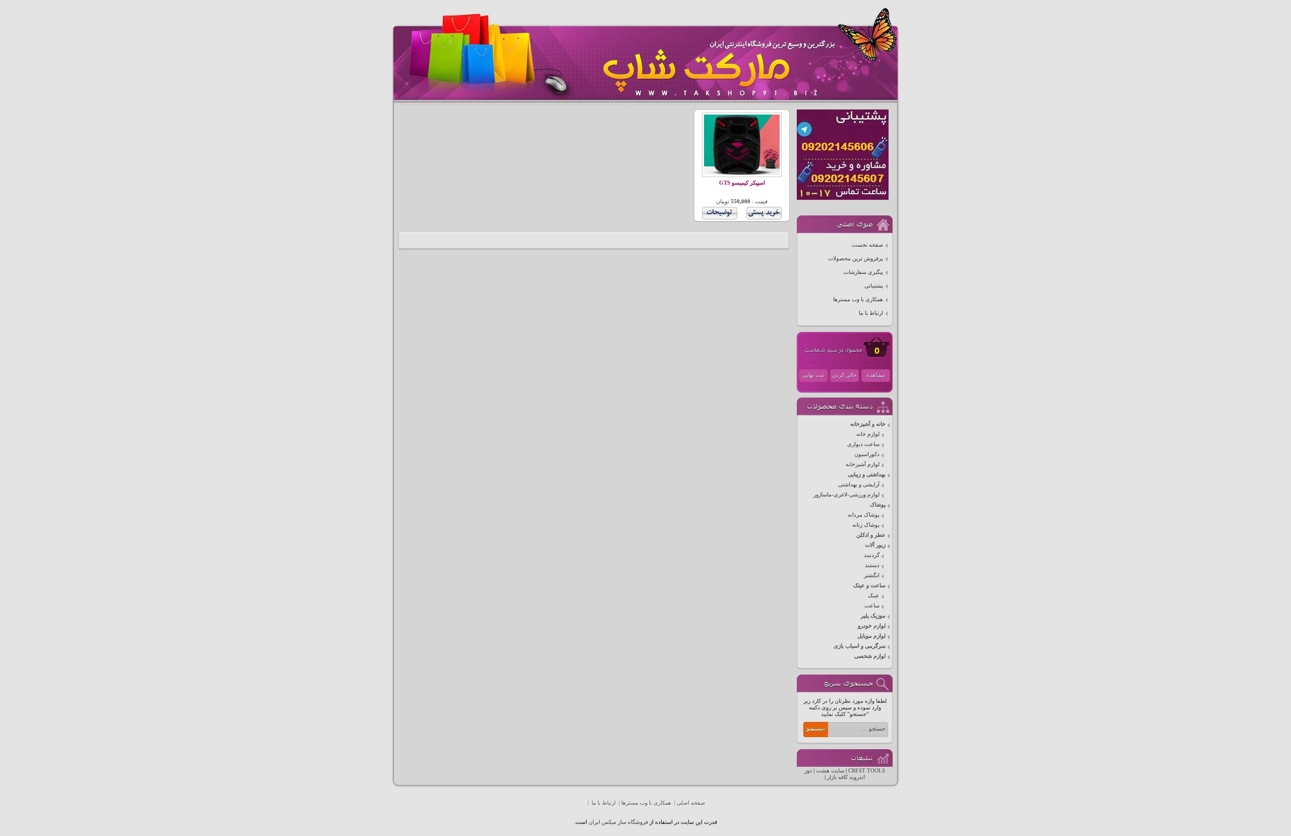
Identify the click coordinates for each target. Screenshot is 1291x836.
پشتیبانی (873, 286)
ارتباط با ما (871, 313)
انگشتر (871, 575)
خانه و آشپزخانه (868, 424)
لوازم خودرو (872, 626)
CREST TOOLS (866, 770)
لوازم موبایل (871, 636)
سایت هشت (830, 770)
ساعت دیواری (863, 444)
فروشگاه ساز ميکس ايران (618, 822)
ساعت (871, 605)
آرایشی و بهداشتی (858, 484)
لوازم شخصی (870, 656)
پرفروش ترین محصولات (855, 258)
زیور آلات (875, 545)
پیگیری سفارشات (863, 272)
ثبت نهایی (813, 375)
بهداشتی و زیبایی (867, 474)
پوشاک (878, 505)
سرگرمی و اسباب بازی (860, 646)
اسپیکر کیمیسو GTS (742, 183)
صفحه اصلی (691, 803)
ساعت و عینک (869, 585)
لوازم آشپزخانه (862, 464)
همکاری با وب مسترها (858, 299)
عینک (873, 595)
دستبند (872, 565)
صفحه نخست (867, 245)
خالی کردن (844, 375)
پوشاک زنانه (865, 525)
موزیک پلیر (873, 616)
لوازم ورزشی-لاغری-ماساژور (846, 494)
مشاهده (875, 375)
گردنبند (871, 555)
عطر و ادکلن (871, 535)
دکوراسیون (866, 454)
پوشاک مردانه (863, 515)
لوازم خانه (867, 434)
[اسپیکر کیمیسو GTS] (742, 173)
